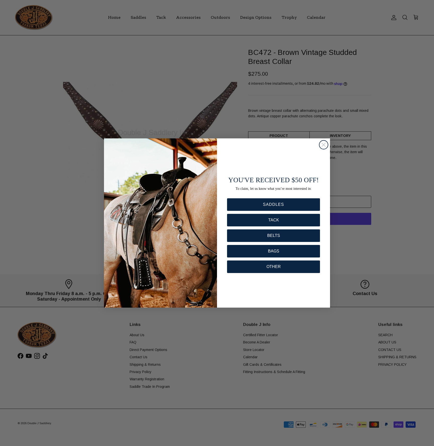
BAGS (273, 251)
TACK (273, 220)
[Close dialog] (323, 144)
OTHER (273, 266)
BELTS (273, 235)
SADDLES (273, 204)
